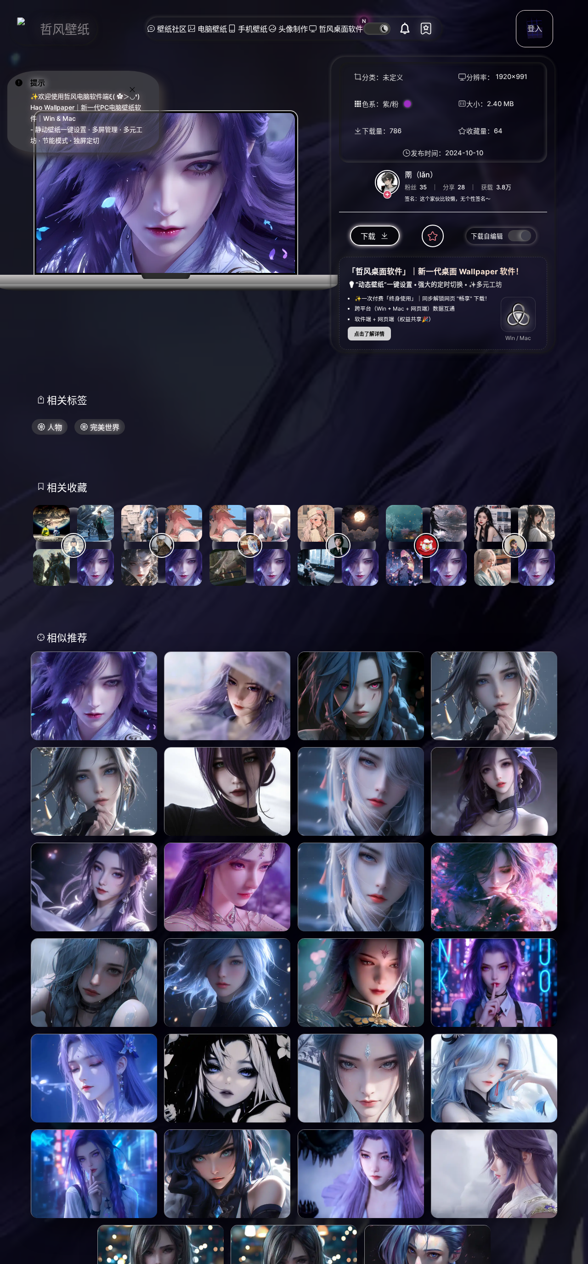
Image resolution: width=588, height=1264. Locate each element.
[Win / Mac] (518, 314)
